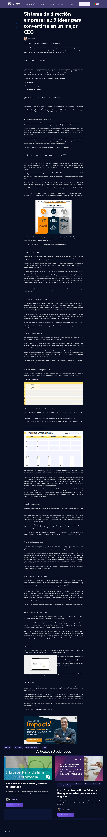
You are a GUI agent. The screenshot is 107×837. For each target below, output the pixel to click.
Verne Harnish (66, 809)
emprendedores (61, 786)
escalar (68, 786)
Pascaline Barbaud (16, 799)
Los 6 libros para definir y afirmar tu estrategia (26, 785)
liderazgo (7, 747)
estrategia (60, 784)
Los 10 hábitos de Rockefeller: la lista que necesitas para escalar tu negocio (77, 793)
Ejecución (97, 784)
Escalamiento (18, 747)
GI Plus (52, 4)
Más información (15, 805)
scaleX (45, 747)
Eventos (71, 4)
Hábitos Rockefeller (89, 784)
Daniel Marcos (32, 39)
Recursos (42, 4)
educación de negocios (32, 747)
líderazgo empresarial (69, 784)
